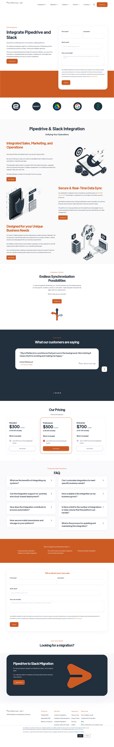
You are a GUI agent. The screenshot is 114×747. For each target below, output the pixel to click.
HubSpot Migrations (60, 721)
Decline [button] (87, 735)
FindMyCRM (44, 715)
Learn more (19, 682)
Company (86, 4)
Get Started (12, 61)
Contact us (102, 4)
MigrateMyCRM (45, 718)
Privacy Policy (80, 729)
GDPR (73, 725)
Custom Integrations (60, 715)
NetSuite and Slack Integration (87, 551)
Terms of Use (75, 715)
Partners (75, 4)
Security (73, 721)
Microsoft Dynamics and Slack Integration (60, 551)
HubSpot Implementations (62, 718)
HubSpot (64, 4)
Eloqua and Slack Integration (26, 551)
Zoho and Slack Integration (56, 553)
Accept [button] (80, 735)
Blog (82, 721)
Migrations (53, 4)
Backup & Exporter (47, 721)
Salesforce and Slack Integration (27, 553)
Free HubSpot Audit (87, 715)
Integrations (41, 4)
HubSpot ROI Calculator (88, 718)
